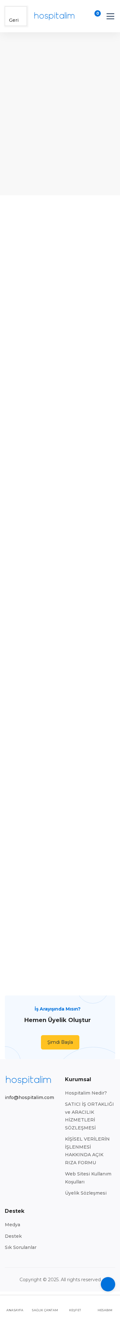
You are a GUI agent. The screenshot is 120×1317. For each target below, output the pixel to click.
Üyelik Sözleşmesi (86, 1193)
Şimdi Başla (60, 1042)
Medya (12, 1225)
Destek (13, 1236)
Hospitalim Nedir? (86, 1093)
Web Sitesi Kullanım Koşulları (88, 1178)
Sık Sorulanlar (20, 1247)
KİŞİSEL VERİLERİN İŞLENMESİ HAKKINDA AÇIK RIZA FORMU (87, 1151)
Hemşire (30, 595)
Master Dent (90, 718)
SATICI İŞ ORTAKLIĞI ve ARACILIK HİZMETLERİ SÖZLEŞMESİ (89, 1116)
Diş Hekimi (30, 810)
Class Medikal (30, 502)
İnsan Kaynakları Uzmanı (30, 494)
